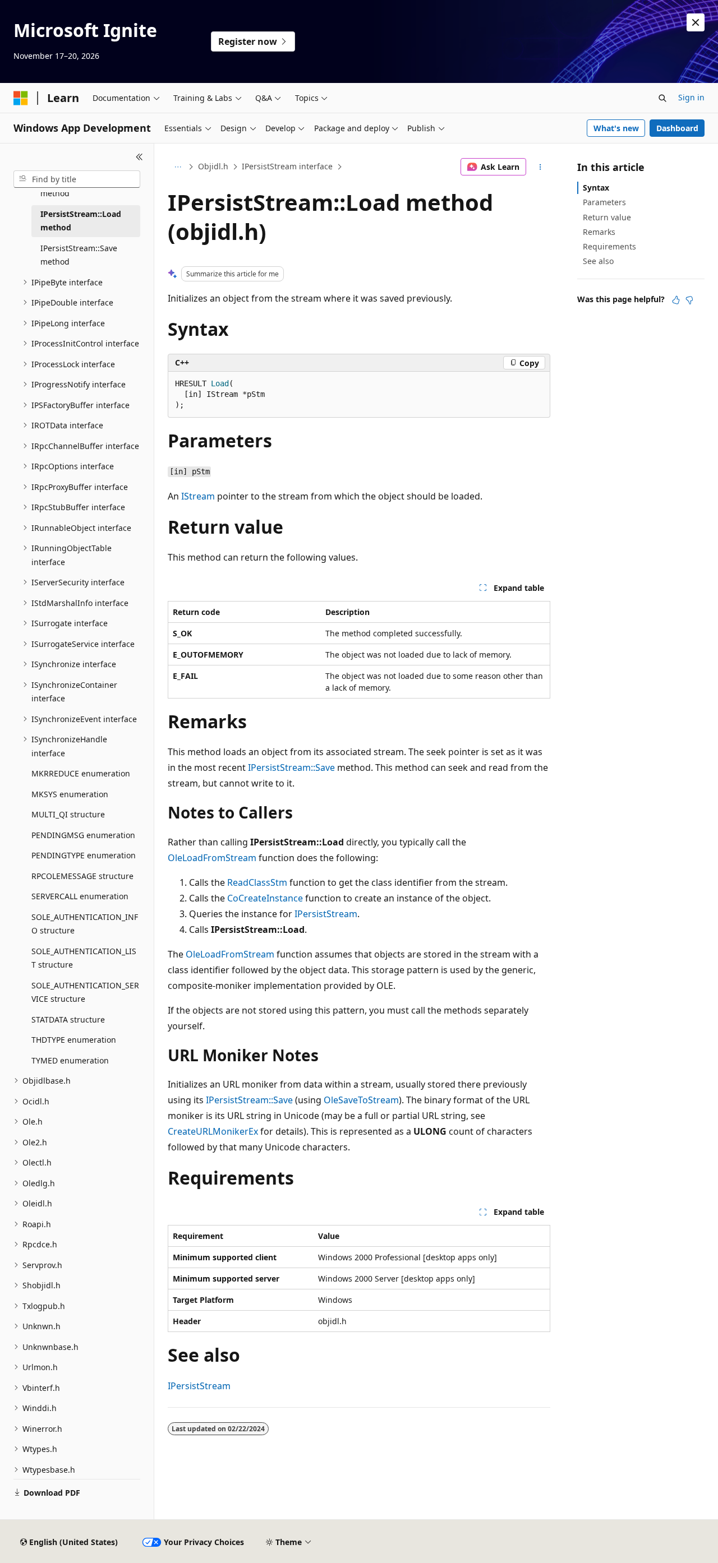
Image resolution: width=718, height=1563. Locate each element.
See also (598, 261)
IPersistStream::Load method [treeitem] (80, 221)
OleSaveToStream (361, 1100)
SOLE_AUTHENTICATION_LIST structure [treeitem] (83, 958)
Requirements (609, 246)
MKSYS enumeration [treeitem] (69, 794)
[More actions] (540, 167)
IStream (198, 496)
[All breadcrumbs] (177, 167)
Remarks (599, 231)
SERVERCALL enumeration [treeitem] (79, 896)
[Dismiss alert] (696, 22)
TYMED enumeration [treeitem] (70, 1060)
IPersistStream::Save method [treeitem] (78, 255)
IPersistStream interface (287, 166)
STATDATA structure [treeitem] (68, 1019)
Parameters (604, 202)
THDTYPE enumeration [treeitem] (73, 1039)
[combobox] (76, 179)
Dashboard (677, 128)
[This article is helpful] (676, 300)
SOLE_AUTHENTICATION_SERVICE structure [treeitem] (85, 992)
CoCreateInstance (265, 898)
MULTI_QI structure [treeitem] (68, 814)
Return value (607, 217)
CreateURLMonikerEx (213, 1131)
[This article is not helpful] (689, 300)
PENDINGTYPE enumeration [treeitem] (83, 855)
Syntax (596, 187)
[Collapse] (139, 157)
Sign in (691, 97)
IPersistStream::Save (291, 767)
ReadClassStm (257, 882)
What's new (616, 128)
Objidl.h (213, 166)
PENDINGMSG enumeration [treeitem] (83, 835)
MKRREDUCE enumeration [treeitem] (80, 773)
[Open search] (662, 98)
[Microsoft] (20, 98)
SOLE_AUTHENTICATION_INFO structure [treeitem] (84, 924)
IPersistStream (325, 914)
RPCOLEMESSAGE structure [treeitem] (82, 876)
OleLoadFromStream (212, 858)
